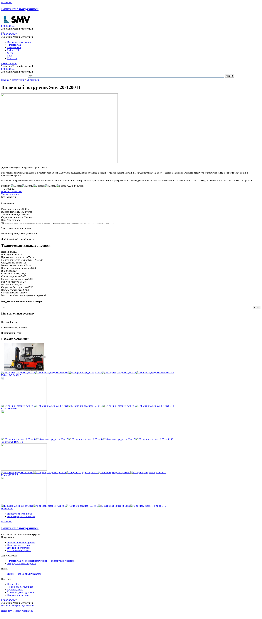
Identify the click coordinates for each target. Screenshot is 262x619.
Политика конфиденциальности (17, 605)
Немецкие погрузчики (18, 545)
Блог (9, 55)
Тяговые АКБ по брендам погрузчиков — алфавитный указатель (40, 560)
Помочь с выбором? (11, 191)
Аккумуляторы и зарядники (21, 563)
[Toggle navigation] (2, 32)
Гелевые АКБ (14, 47)
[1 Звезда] (16, 185)
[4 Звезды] (51, 185)
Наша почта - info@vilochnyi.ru (17, 610)
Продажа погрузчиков (18, 595)
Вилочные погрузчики (19, 42)
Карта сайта (13, 584)
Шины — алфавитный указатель (24, 574)
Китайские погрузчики (19, 550)
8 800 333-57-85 (9, 26)
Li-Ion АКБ (13, 50)
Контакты (12, 58)
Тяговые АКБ (14, 44)
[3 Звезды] (39, 185)
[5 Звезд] (61, 185)
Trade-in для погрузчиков (20, 587)
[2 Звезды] (28, 185)
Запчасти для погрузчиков (20, 592)
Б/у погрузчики (15, 589)
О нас (10, 53)
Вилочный (6, 2)
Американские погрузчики (21, 542)
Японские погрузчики (18, 547)
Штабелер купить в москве (21, 516)
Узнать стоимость (10, 194)
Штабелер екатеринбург (19, 513)
